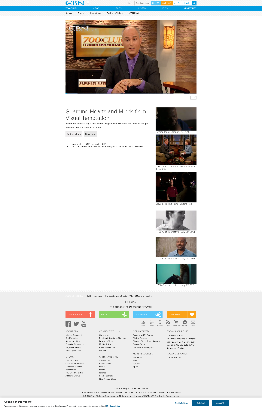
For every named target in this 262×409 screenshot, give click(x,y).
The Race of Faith (174, 357)
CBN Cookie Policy (137, 392)
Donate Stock (139, 344)
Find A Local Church (108, 379)
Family (102, 367)
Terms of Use (121, 392)
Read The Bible (106, 376)
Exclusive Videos (115, 13)
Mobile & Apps (105, 344)
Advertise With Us (107, 347)
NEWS (96, 8)
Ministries (190, 8)
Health (102, 370)
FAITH (119, 8)
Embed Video (74, 134)
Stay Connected (142, 3)
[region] (131, 403)
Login (130, 3)
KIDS (165, 8)
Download (90, 134)
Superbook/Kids (73, 341)
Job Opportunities (73, 350)
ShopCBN (176, 326)
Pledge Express (140, 338)
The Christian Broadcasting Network (131, 307)
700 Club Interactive (74, 373)
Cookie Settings (174, 392)
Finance (102, 373)
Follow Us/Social (106, 341)
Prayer (155, 3)
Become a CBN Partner (143, 335)
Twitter (76, 323)
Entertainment (105, 364)
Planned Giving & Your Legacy (146, 341)
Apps (152, 326)
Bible (143, 326)
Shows (69, 13)
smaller (193, 98)
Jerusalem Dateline (74, 367)
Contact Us (104, 335)
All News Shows (73, 376)
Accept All (220, 403)
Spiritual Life (104, 361)
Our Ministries (72, 338)
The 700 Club (72, 361)
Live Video (95, 13)
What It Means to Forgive (140, 296)
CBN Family (135, 13)
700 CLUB (71, 8)
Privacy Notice (107, 392)
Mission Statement (74, 335)
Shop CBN (137, 357)
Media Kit (103, 350)
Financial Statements (75, 344)
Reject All (201, 403)
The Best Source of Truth (116, 296)
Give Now (166, 3)
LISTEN (142, 8)
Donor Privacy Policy (90, 392)
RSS (168, 326)
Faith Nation (71, 370)
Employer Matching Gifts (143, 347)
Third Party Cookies (156, 392)
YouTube (84, 323)
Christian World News (75, 364)
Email (193, 326)
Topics (81, 13)
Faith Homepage (94, 296)
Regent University (73, 347)
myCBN (184, 326)
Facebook (67, 323)
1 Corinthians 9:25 (174, 335)
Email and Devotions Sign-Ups (112, 338)
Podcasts (160, 326)
